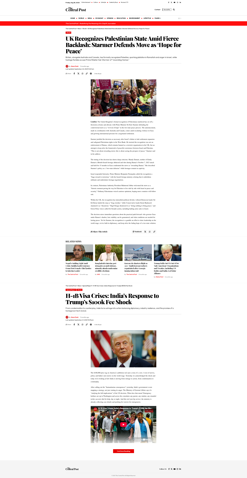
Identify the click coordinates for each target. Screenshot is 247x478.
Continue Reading (123, 451)
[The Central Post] (72, 469)
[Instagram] (177, 2)
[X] (171, 2)
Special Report (71, 290)
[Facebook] (169, 2)
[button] (174, 10)
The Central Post (73, 274)
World (68, 32)
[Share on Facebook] (74, 73)
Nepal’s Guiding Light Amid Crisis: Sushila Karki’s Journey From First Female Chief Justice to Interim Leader (78, 267)
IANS (98, 274)
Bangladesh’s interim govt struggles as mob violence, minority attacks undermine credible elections (106, 267)
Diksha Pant (159, 277)
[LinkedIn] (180, 2)
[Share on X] (78, 73)
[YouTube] (174, 2)
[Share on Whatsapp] (82, 73)
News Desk (74, 66)
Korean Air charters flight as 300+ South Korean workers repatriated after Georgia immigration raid (135, 267)
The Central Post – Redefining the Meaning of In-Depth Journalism (91, 23)
